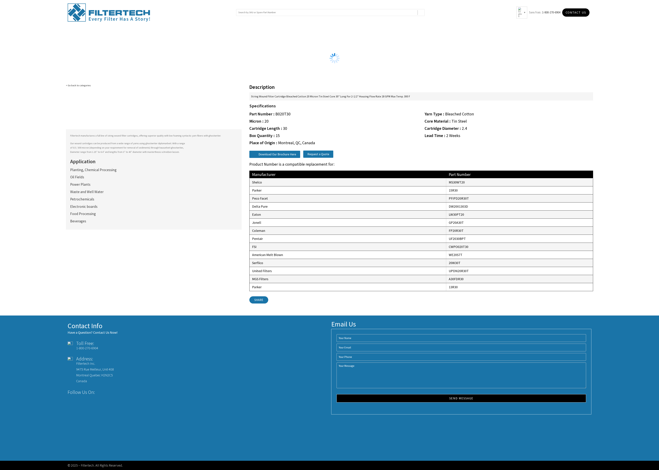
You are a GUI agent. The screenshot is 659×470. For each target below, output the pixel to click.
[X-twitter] (106, 392)
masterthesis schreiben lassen (163, 151)
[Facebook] (100, 392)
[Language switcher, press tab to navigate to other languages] (521, 13)
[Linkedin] (112, 392)
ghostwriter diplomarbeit (158, 143)
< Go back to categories (78, 85)
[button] (274, 154)
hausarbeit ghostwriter (171, 147)
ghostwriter (215, 135)
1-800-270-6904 (551, 12)
